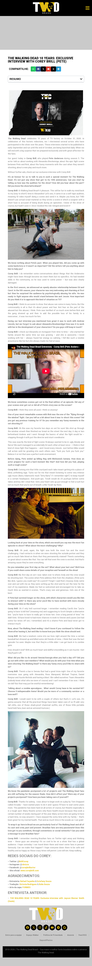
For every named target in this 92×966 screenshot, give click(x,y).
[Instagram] (40, 927)
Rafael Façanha (27, 881)
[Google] (64, 927)
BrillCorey (23, 861)
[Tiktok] (46, 927)
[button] (33, 69)
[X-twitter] (33, 927)
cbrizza (25, 864)
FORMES (26, 887)
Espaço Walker (32, 935)
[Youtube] (52, 927)
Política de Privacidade (53, 935)
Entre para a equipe (13, 935)
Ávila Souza (44, 884)
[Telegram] (58, 927)
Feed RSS (83, 935)
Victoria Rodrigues (28, 884)
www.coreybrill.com (30, 870)
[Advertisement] (46, 33)
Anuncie (70, 935)
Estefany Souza (44, 881)
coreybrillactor (28, 867)
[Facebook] (27, 927)
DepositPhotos (46, 940)
